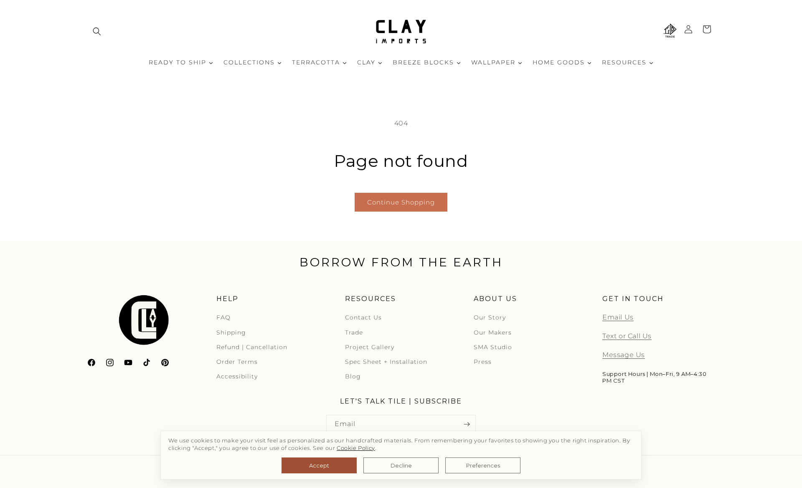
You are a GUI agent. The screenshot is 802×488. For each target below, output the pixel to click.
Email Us (618, 318)
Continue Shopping (401, 202)
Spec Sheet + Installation (386, 362)
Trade (354, 332)
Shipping (231, 332)
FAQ (223, 318)
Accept (319, 465)
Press (483, 362)
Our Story (490, 318)
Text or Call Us (627, 336)
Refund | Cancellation (251, 347)
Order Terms (237, 362)
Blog (353, 377)
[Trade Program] (670, 31)
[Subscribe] (466, 424)
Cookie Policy (356, 448)
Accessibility (237, 377)
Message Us (623, 355)
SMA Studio (493, 347)
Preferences (483, 465)
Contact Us (363, 318)
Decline (401, 465)
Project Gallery (369, 347)
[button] (97, 31)
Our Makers (493, 332)
